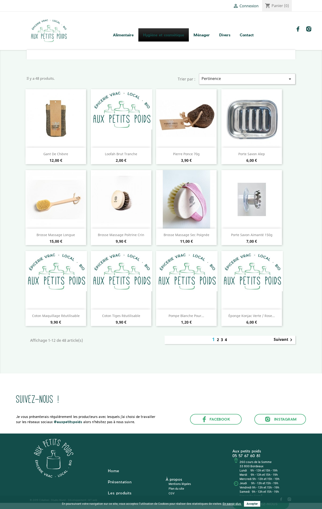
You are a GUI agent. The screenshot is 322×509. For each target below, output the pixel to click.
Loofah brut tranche (121, 154)
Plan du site (176, 488)
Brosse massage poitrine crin (121, 235)
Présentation (120, 482)
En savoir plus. (232, 503)
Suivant (284, 340)
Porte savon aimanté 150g (251, 235)
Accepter (252, 503)
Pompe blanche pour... (186, 315)
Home (113, 470)
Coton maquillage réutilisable (56, 315)
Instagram (285, 419)
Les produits (120, 493)
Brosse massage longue (56, 235)
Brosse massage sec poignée (186, 235)
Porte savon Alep (251, 154)
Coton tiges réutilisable (121, 315)
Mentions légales (180, 484)
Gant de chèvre (55, 154)
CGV (171, 493)
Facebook (220, 419)
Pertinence (247, 79)
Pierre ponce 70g (186, 154)
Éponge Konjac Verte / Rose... (251, 315)
